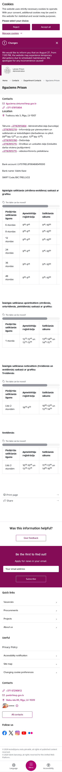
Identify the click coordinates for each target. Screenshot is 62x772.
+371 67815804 (14, 107)
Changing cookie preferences (19, 672)
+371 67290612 (14, 690)
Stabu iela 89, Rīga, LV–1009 (20, 700)
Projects (8, 618)
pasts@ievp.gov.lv (15, 695)
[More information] (17, 706)
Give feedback (31, 538)
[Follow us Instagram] (17, 733)
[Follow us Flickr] (30, 733)
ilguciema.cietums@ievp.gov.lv (21, 103)
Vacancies (9, 602)
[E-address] (8, 705)
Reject (16, 27)
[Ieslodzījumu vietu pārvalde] (25, 74)
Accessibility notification (15, 655)
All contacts (17, 714)
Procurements (11, 610)
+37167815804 (18, 126)
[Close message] (57, 43)
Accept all (46, 27)
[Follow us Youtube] (24, 733)
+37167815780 (9, 140)
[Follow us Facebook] (4, 733)
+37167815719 (9, 129)
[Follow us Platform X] (11, 733)
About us (8, 627)
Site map (8, 663)
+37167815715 (9, 143)
